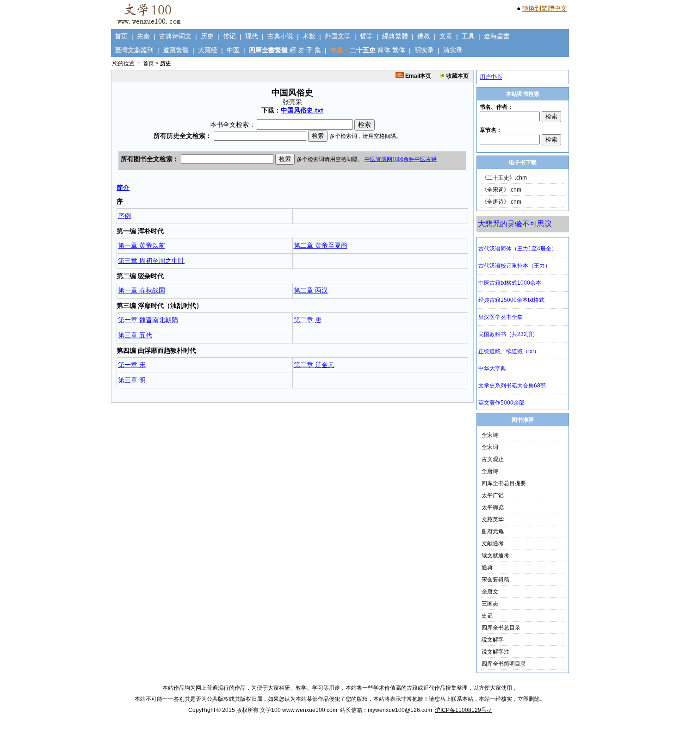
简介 (123, 187)
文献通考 (493, 543)
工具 (468, 36)
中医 (233, 50)
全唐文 (490, 591)
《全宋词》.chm (501, 190)
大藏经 (207, 50)
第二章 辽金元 (314, 364)
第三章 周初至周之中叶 (151, 260)
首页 (121, 36)
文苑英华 (493, 519)
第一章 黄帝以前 (141, 245)
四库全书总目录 (501, 627)
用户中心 (491, 77)
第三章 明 (132, 380)
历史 (207, 36)
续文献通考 (495, 555)
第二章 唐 (307, 320)
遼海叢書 (497, 36)
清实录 (453, 50)
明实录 (424, 50)
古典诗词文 (175, 36)
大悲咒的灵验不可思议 (515, 224)
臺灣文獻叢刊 (134, 50)
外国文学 (338, 36)
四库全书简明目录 (504, 664)
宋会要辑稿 (495, 579)
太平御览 (493, 507)
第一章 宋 (132, 364)
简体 (383, 50)
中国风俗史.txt (302, 110)
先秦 (143, 36)
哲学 (366, 36)
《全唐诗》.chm (501, 202)
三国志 (490, 603)
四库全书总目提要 (504, 483)
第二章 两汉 (311, 290)
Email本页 (417, 76)
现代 (251, 36)
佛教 (423, 36)
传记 (229, 36)
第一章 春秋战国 (141, 290)
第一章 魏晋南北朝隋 (148, 320)
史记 (487, 615)
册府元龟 (493, 531)
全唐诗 (490, 471)
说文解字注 (495, 652)
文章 (445, 36)
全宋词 (490, 447)
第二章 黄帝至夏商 (320, 245)
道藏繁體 (176, 50)
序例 (124, 215)
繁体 (398, 50)
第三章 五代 (135, 335)
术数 (309, 36)
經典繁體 (395, 36)
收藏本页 (457, 76)
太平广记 (493, 495)
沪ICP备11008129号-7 (463, 710)
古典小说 (280, 36)
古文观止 (493, 459)
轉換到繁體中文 (544, 8)
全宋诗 (490, 435)
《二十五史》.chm (504, 178)
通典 (487, 567)
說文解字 (493, 639)
